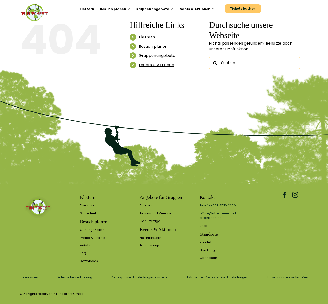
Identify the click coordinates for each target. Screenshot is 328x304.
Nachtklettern (150, 237)
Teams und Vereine (155, 213)
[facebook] (284, 195)
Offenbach (208, 258)
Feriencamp (149, 245)
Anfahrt (86, 245)
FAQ (83, 253)
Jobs (204, 225)
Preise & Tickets (92, 237)
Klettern (147, 37)
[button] (139, 277)
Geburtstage (150, 221)
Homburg (207, 250)
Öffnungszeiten (92, 230)
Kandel (205, 242)
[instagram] (295, 195)
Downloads (89, 261)
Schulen (146, 205)
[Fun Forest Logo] (34, 3)
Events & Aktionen (156, 65)
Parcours (87, 205)
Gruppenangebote (157, 55)
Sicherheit (88, 213)
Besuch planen (153, 46)
